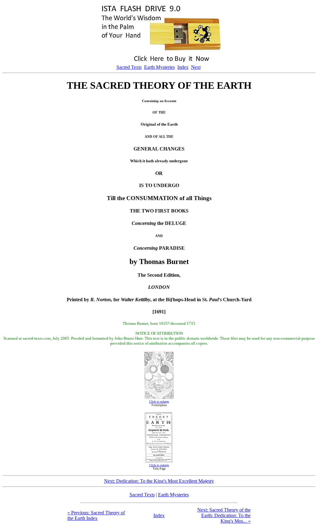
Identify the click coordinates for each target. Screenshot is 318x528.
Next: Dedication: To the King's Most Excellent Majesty (159, 481)
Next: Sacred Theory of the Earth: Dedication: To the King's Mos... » (224, 515)
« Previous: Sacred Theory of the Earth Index (96, 515)
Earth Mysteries (159, 67)
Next (196, 67)
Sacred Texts (129, 67)
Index (183, 67)
